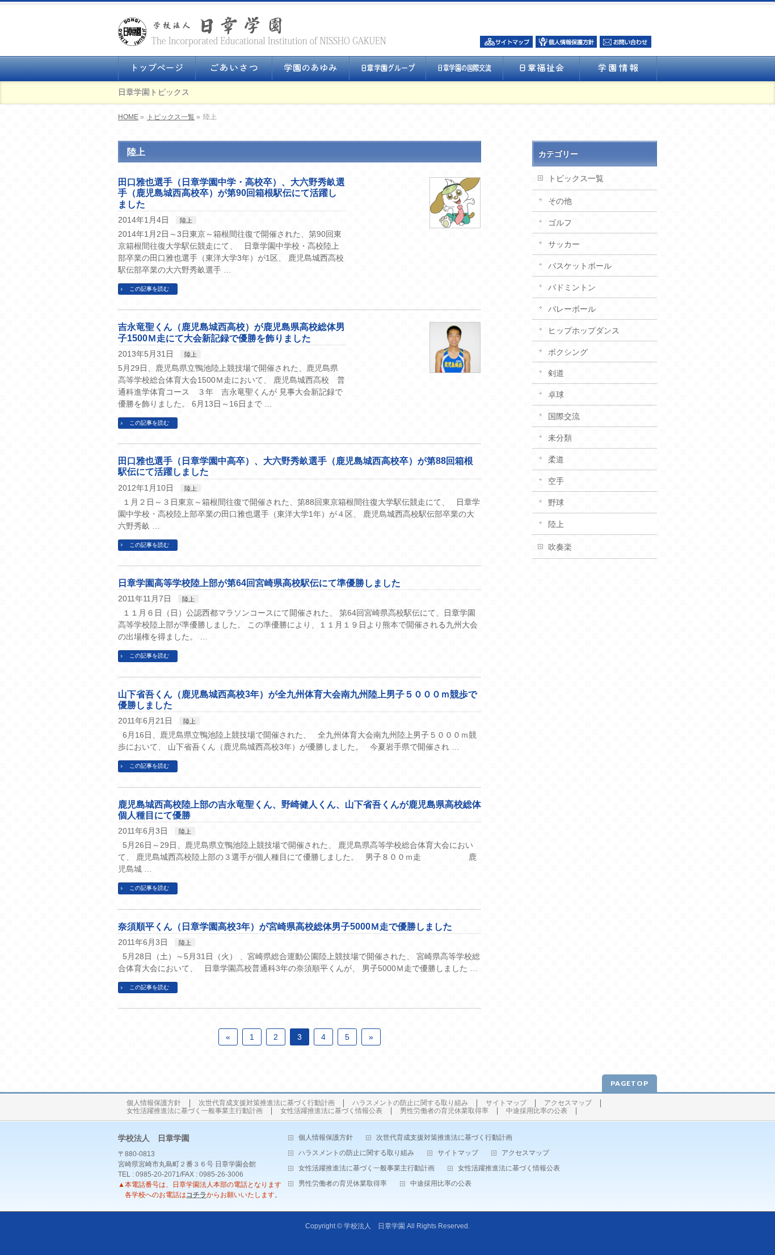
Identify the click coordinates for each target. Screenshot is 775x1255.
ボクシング (568, 352)
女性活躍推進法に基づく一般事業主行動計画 (195, 1111)
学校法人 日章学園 (374, 1226)
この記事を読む (149, 289)
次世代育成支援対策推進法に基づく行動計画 (267, 1103)
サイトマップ (506, 1103)
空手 (556, 481)
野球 (556, 502)
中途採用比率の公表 (536, 1111)
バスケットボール (580, 265)
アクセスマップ (568, 1103)
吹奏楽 (560, 546)
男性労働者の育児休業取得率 (444, 1111)
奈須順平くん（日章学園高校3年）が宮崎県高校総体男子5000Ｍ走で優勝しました (285, 926)
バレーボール (572, 308)
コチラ (196, 1195)
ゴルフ (560, 222)
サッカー (564, 244)
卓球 (556, 394)
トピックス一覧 (171, 117)
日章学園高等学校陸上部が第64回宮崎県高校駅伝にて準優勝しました (259, 583)
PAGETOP (629, 1083)
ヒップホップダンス (584, 330)
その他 (560, 201)
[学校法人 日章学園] (252, 34)
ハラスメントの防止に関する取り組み (410, 1103)
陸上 (186, 220)
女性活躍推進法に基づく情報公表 (331, 1111)
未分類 (560, 437)
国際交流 (564, 416)
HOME (128, 117)
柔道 (556, 459)
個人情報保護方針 (154, 1103)
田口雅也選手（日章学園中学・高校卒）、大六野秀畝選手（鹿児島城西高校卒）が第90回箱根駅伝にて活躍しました (231, 192)
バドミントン (572, 287)
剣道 (556, 373)
